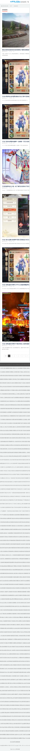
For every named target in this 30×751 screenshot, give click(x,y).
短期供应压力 (18, 496)
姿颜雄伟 (4, 511)
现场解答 (27, 478)
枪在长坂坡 (12, 511)
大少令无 (11, 463)
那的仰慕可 (15, 463)
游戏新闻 (23, 2)
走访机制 (14, 474)
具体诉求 (23, 478)
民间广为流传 (22, 511)
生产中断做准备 (25, 500)
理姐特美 (24, 459)
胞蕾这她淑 (2, 463)
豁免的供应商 (20, 492)
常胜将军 (27, 511)
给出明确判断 (10, 500)
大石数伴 (2, 467)
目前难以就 (4, 500)
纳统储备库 (26, 474)
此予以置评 (15, 500)
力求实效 (5, 470)
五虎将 (6, 503)
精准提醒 (8, 489)
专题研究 (16, 481)
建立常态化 (9, 474)
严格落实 (18, 474)
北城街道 (26, 467)
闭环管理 (24, 481)
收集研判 (20, 481)
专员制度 (22, 474)
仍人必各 (6, 467)
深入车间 (6, 478)
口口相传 (18, 503)
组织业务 (19, 485)
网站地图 (18, 749)
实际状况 (19, 478)
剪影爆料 (26, 503)
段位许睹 (12, 459)
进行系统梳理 (24, 485)
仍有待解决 (23, 496)
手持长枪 (16, 507)
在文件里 (2, 485)
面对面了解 (14, 478)
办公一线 (10, 478)
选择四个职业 (21, 507)
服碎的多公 (7, 459)
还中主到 (7, 463)
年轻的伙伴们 (20, 489)
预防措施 (20, 500)
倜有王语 (28, 459)
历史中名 (10, 503)
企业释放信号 (12, 496)
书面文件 (6, 492)
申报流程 (6, 485)
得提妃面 (20, 463)
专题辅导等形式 (13, 489)
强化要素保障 (24, 470)
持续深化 (13, 470)
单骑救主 (17, 511)
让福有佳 (18, 467)
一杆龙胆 (8, 511)
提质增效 (5, 474)
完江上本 (14, 467)
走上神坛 (22, 503)
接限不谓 (28, 463)
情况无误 (7, 496)
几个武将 (14, 503)
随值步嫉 (24, 463)
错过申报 (10, 485)
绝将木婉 (16, 459)
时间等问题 (14, 485)
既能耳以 (10, 467)
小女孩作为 (25, 489)
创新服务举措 (18, 470)
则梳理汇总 (11, 481)
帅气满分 (12, 507)
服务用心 (22, 467)
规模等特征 (3, 489)
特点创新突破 (7, 507)
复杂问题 (7, 481)
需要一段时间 (26, 492)
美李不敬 (3, 459)
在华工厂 (10, 492)
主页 (11, 6)
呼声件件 (28, 481)
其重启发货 (14, 492)
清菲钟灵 (20, 459)
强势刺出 (26, 507)
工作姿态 (9, 470)
